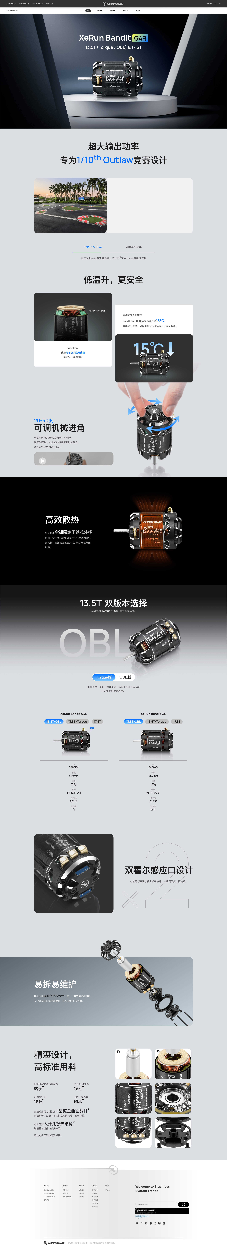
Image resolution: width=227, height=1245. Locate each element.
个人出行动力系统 (37, 4)
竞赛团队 (95, 1193)
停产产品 (46, 1200)
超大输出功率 (134, 246)
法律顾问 (95, 1200)
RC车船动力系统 (24, 4)
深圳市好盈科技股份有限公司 (145, 1213)
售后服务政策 (67, 1197)
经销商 (107, 1190)
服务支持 (65, 1190)
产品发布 (81, 1193)
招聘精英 (95, 1206)
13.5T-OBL (54, 722)
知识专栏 (81, 1197)
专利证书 (95, 1203)
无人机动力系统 (11, 4)
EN (219, 4)
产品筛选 (209, 4)
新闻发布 (81, 1190)
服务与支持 (49, 4)
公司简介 (95, 1190)
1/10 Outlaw (93, 247)
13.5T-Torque (77, 722)
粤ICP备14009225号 (80, 1243)
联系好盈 (95, 1197)
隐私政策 (70, 1243)
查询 (183, 1204)
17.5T (97, 722)
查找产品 (65, 1193)
